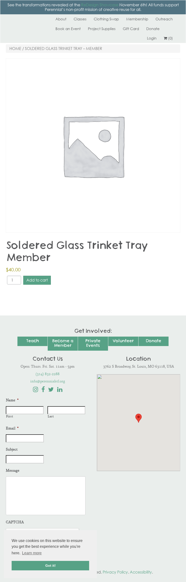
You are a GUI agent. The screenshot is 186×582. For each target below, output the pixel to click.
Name (12, 400)
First (9, 416)
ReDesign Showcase (99, 4)
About (60, 19)
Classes (80, 19)
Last (51, 416)
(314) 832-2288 (48, 374)
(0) (170, 38)
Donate (153, 28)
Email (12, 428)
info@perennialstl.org (47, 381)
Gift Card (131, 28)
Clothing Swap (106, 19)
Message (12, 471)
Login (151, 38)
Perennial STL (24, 19)
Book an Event (68, 28)
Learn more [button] (32, 553)
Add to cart (37, 280)
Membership (137, 19)
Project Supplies (102, 28)
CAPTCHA (15, 522)
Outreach (164, 19)
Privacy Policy (115, 572)
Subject (12, 450)
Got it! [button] (50, 565)
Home (15, 48)
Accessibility (141, 572)
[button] (138, 418)
